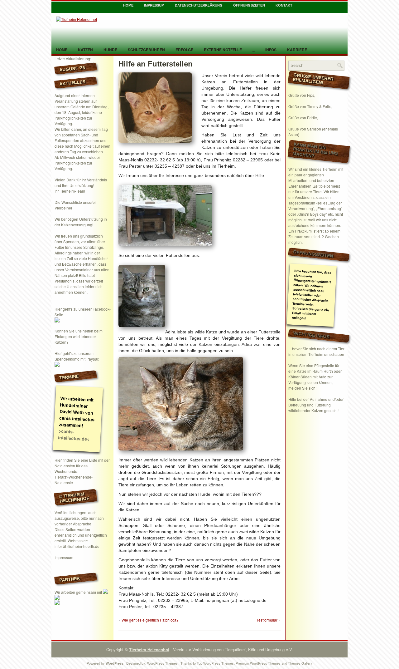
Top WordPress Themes (215, 663)
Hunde (110, 49)
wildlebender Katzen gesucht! (313, 410)
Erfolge (184, 49)
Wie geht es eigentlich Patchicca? (150, 619)
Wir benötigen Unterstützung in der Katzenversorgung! (81, 221)
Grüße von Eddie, (303, 117)
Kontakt (284, 5)
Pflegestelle (324, 365)
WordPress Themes (162, 663)
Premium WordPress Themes (258, 663)
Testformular (267, 619)
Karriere (297, 49)
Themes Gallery (300, 663)
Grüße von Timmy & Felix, (310, 106)
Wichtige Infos (311, 334)
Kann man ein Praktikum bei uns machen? (315, 150)
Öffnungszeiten (249, 5)
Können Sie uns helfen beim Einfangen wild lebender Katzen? (79, 336)
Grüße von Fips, (301, 95)
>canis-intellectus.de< (74, 435)
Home (128, 5)
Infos (270, 49)
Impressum (154, 5)
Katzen (85, 49)
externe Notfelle (223, 49)
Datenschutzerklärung (199, 5)
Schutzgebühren (146, 49)
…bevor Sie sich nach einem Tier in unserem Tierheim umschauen (316, 351)
